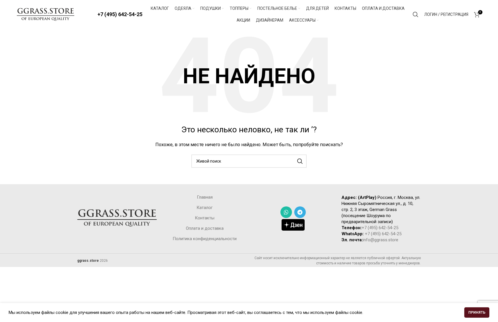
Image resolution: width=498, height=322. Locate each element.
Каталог (205, 207)
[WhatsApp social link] (286, 212)
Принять (476, 312)
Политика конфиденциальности (205, 238)
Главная (205, 197)
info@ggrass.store (380, 239)
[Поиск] (415, 14)
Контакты (204, 218)
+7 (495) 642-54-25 (119, 14)
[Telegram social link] (300, 212)
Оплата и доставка (205, 228)
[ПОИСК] (300, 161)
